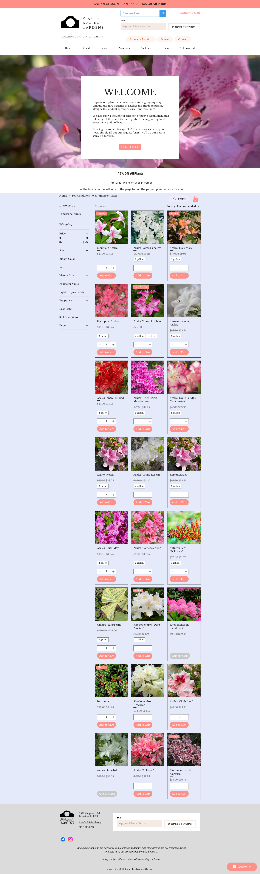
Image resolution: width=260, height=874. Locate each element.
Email (124, 20)
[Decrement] (99, 268)
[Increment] (114, 268)
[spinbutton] (106, 268)
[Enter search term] (162, 13)
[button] (86, 48)
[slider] (60, 238)
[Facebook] (63, 839)
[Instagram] (70, 839)
